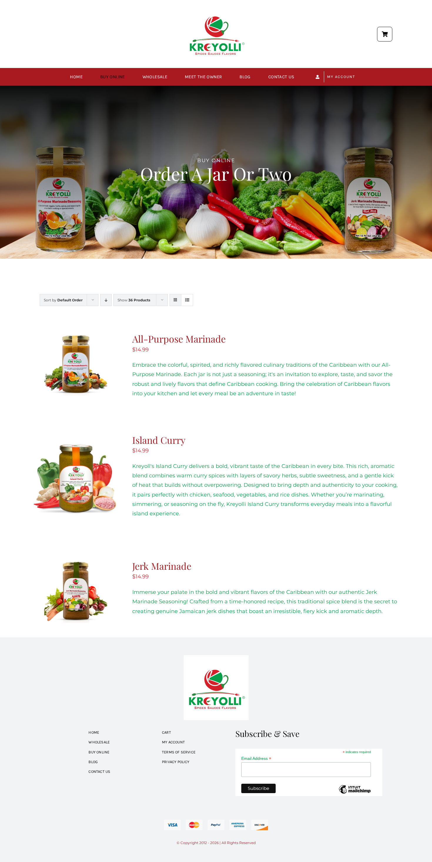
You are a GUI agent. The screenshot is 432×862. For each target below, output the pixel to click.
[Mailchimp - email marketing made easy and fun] (355, 793)
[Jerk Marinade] (76, 564)
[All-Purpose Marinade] (76, 337)
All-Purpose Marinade (179, 338)
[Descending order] (106, 300)
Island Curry (158, 440)
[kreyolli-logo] (216, 4)
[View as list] (187, 300)
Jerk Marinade (161, 565)
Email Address (256, 758)
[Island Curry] (76, 438)
